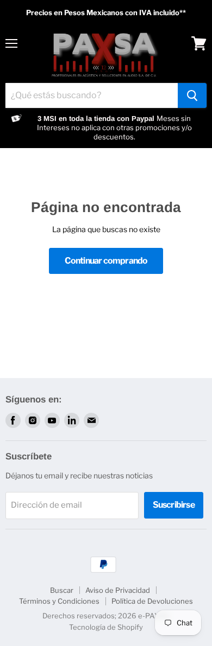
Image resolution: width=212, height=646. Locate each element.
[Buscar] (192, 95)
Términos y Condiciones (59, 601)
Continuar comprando (106, 260)
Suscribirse (174, 505)
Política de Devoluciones (152, 601)
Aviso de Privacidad (117, 590)
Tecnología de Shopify (106, 627)
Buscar (61, 590)
